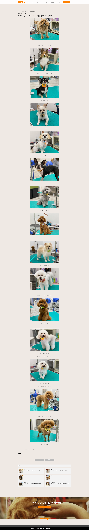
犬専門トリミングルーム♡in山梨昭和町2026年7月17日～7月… (60, 483)
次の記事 (49, 459)
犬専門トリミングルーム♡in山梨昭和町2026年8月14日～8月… (60, 470)
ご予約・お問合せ (57, 2)
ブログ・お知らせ (51, 2)
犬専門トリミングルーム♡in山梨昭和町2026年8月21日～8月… (33, 470)
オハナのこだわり (30, 2)
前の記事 (39, 459)
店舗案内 (46, 2)
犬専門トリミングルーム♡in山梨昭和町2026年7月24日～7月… (33, 483)
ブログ (25, 13)
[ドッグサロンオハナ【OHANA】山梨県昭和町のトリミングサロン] (22, 2)
